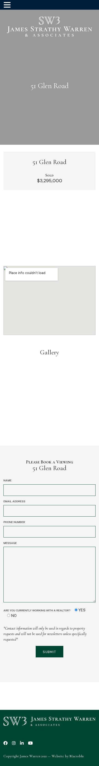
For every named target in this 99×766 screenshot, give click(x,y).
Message (10, 543)
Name (7, 480)
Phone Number (14, 522)
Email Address (14, 501)
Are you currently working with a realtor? (44, 613)
